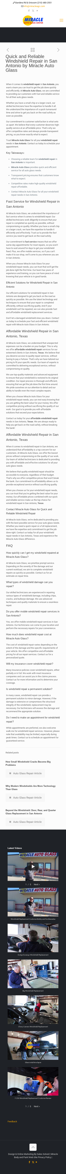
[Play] (33, 866)
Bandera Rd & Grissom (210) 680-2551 (33, 2)
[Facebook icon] (29, 10)
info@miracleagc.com (34, 6)
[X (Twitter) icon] (33, 10)
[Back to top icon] (33, 1147)
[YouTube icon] (37, 10)
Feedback (12, 1121)
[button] (36, 884)
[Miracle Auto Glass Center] (33, 20)
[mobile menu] (61, 20)
